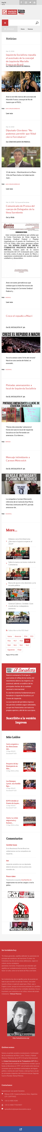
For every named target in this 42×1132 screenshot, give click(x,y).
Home (22, 29)
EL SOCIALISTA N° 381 (17, 327)
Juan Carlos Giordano (12, 108)
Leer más (9, 113)
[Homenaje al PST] (21, 895)
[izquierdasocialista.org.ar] (21, 12)
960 (9, 645)
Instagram (26, 2)
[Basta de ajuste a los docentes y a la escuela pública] (17, 594)
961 (15, 645)
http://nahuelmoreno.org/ (21, 1038)
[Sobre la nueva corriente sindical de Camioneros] (17, 574)
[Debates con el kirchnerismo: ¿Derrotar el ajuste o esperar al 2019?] (17, 553)
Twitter (30, 2)
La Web (11, 217)
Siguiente (11, 650)
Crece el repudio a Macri (19, 316)
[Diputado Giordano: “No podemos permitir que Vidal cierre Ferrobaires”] (21, 157)
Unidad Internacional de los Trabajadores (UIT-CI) (20, 1061)
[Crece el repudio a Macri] (21, 342)
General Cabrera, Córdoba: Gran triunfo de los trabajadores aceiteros (20, 606)
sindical (8, 297)
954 (25, 636)
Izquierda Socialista (23, 202)
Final (19, 650)
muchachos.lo (26, 880)
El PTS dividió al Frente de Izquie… (13, 802)
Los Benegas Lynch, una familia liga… (13, 783)
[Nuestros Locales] (21, 926)
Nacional (8, 369)
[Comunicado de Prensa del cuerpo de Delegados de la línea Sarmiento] (21, 250)
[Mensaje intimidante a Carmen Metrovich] (21, 483)
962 (21, 645)
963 (27, 645)
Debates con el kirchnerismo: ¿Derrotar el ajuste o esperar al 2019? (20, 541)
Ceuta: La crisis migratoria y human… (12, 820)
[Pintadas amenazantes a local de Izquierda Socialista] (21, 411)
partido (7, 441)
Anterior (18, 636)
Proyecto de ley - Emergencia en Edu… (12, 766)
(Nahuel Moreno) (15, 994)
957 (15, 641)
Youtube (34, 2)
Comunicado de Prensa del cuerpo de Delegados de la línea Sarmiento (20, 209)
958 (21, 641)
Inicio (10, 636)
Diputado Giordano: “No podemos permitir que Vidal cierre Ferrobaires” (21, 133)
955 (31, 636)
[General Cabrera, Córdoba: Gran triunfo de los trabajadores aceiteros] (17, 617)
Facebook (21, 2)
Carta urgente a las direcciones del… (12, 746)
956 (9, 641)
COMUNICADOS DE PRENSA (19, 66)
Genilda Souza (11, 845)
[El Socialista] (21, 670)
